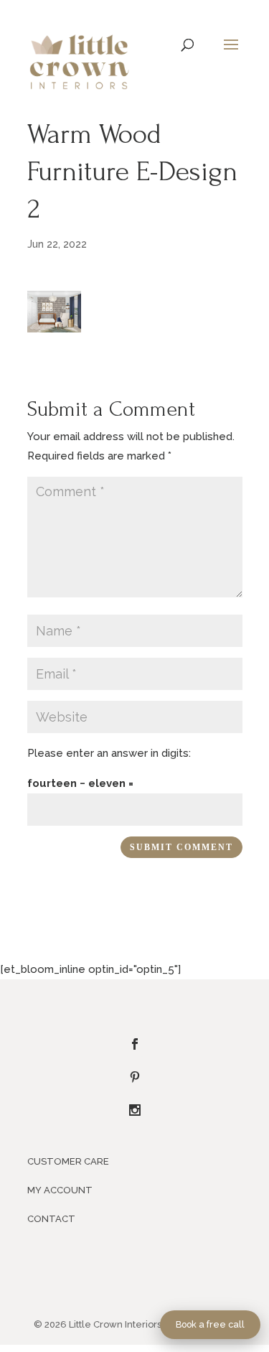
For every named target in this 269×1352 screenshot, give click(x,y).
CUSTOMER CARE (68, 1161)
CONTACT (51, 1218)
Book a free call (210, 1324)
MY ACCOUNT (60, 1190)
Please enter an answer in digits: (109, 753)
